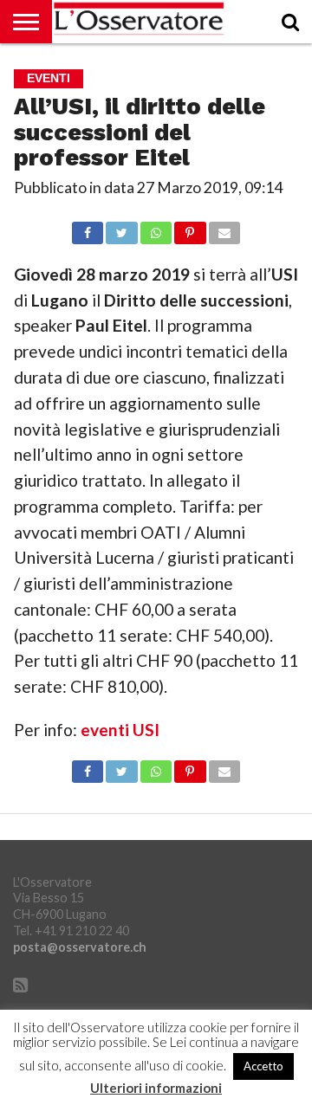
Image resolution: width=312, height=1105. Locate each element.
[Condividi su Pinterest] (189, 228)
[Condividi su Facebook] (87, 228)
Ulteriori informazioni (156, 1088)
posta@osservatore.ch (79, 947)
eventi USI (120, 730)
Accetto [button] (263, 1066)
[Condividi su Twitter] (121, 228)
